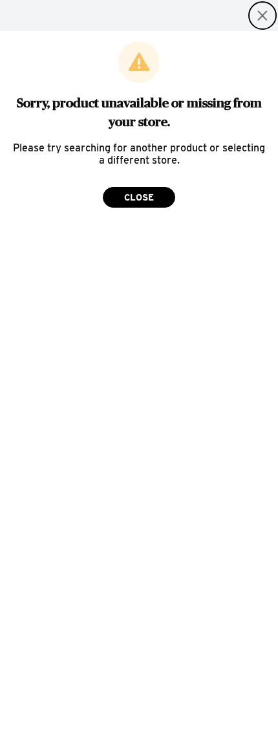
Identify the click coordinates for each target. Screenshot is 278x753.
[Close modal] (262, 15)
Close (139, 197)
